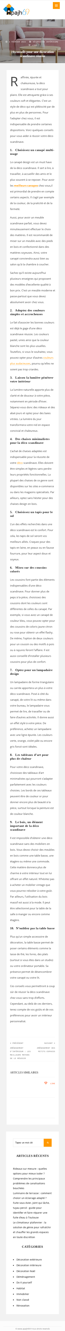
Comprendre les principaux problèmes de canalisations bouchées (29, 1183)
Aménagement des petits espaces (46, 1050)
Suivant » (49, 1043)
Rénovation (22, 1305)
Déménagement (25, 1276)
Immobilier (22, 1294)
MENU (56, 5)
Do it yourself (24, 1282)
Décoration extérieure (29, 1259)
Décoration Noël (25, 1271)
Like (34, 45)
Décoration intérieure (45, 42)
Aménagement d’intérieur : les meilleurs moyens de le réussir (20, 1053)
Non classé (22, 1299)
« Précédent (16, 1043)
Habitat (20, 1288)
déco (20, 462)
